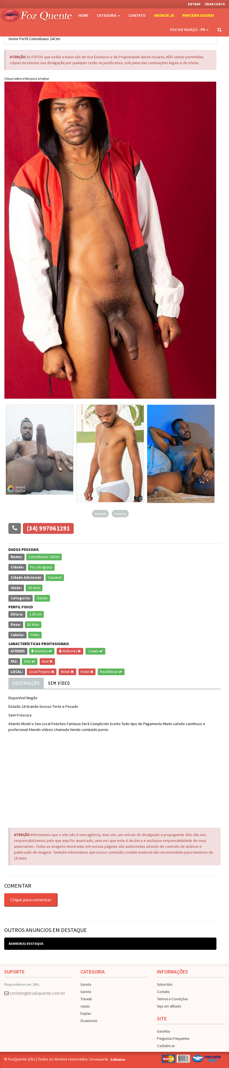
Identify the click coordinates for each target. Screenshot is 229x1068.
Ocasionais (88, 1020)
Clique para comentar (30, 899)
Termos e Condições (172, 999)
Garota (85, 991)
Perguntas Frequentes (173, 1038)
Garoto (85, 984)
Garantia (163, 1031)
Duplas (85, 1013)
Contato (136, 15)
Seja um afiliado (169, 1006)
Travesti (86, 999)
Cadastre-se (166, 1045)
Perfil (23, 38)
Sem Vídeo (59, 683)
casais (85, 1006)
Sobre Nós (164, 984)
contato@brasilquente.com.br (37, 993)
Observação (26, 683)
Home (83, 15)
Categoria (107, 15)
